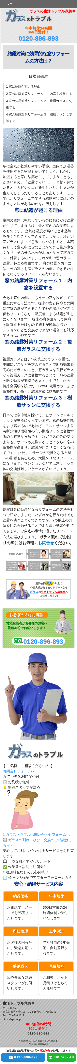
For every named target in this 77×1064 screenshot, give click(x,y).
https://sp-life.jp (12, 1019)
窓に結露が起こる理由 (23, 86)
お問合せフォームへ (19, 771)
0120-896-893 (38, 38)
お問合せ (46, 543)
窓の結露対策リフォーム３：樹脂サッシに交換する (39, 117)
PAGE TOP (68, 932)
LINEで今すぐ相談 (64, 1057)
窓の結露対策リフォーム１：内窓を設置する (39, 93)
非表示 (42, 76)
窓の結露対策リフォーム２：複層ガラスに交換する (39, 104)
